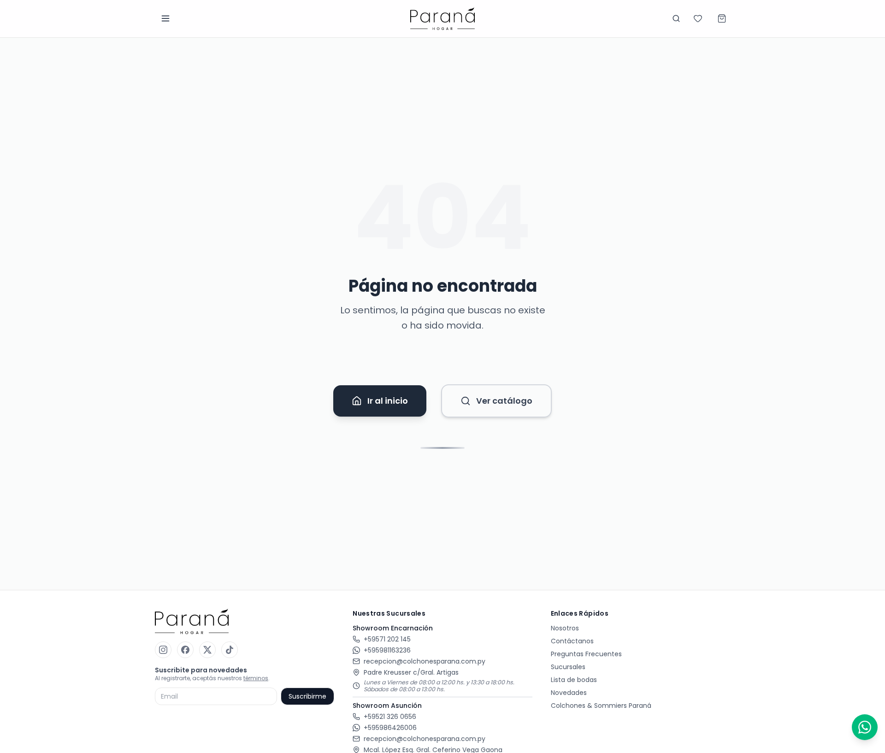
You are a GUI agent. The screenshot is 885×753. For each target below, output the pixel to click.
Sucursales (568, 666)
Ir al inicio (387, 400)
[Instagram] (163, 649)
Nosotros (565, 628)
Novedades (569, 692)
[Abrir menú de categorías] (165, 18)
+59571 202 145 (387, 639)
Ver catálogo (504, 400)
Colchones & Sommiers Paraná (601, 705)
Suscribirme (307, 696)
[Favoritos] (698, 18)
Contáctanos (572, 641)
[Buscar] (676, 18)
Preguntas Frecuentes (586, 654)
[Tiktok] (229, 649)
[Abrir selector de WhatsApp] (865, 727)
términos (255, 678)
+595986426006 (390, 727)
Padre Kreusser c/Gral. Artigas (411, 672)
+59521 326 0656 (390, 716)
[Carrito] (722, 18)
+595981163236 (387, 650)
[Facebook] (185, 649)
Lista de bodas (574, 679)
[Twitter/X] (207, 649)
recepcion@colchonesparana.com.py (424, 661)
